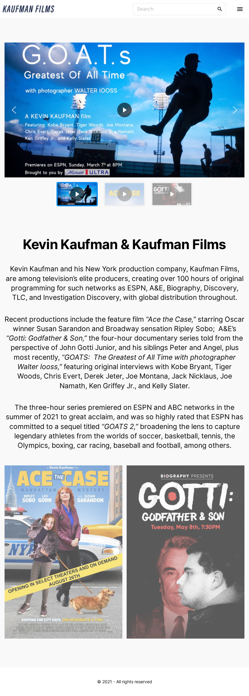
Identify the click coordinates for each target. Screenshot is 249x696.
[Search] (220, 9)
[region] (124, 127)
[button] (124, 110)
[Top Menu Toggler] (240, 9)
